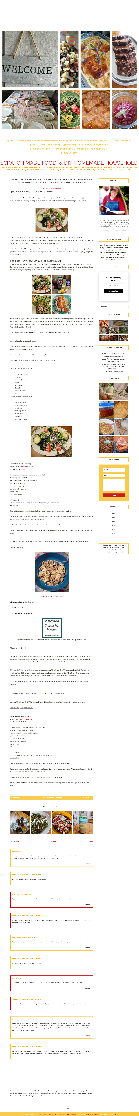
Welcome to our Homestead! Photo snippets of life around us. (69, 149)
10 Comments (16, 797)
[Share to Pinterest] (90, 798)
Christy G (15, 978)
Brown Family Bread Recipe (113, 353)
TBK (115, 1114)
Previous (14, 842)
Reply (87, 864)
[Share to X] (86, 798)
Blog (33, 145)
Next (91, 842)
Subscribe (113, 291)
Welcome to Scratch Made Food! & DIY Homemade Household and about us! (64, 141)
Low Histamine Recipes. (114, 371)
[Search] (125, 307)
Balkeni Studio (92, 1114)
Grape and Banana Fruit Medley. (51, 596)
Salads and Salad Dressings (52, 797)
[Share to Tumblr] (88, 798)
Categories (68, 153)
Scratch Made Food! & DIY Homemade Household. (69, 163)
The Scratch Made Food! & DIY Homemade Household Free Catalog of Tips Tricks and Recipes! (113, 359)
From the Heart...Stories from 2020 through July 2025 (74, 145)
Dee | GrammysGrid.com (21, 937)
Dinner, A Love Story (26, 467)
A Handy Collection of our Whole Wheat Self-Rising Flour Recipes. (113, 366)
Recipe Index (123, 141)
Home (9, 141)
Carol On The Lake (19, 894)
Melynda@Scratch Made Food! (24, 875)
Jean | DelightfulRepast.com (23, 1019)
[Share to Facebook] (83, 798)
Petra (14, 851)
